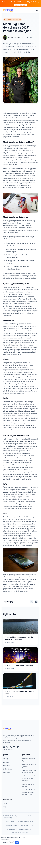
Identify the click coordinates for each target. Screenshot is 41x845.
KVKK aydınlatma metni (27, 825)
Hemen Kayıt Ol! (20, 5)
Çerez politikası (11, 829)
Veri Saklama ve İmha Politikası (20, 832)
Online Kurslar (7, 769)
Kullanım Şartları (10, 821)
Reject (11, 842)
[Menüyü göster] (36, 10)
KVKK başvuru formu (11, 825)
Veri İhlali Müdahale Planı (25, 829)
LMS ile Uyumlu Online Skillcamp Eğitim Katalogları (29, 778)
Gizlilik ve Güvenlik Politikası (25, 821)
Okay (17, 842)
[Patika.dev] (8, 10)
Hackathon (6, 765)
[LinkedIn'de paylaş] (36, 601)
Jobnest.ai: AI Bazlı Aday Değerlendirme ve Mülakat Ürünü (29, 792)
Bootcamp (6, 762)
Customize (5, 842)
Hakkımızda (6, 772)
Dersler (5, 803)
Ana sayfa (6, 758)
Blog (4, 807)
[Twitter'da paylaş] (31, 601)
